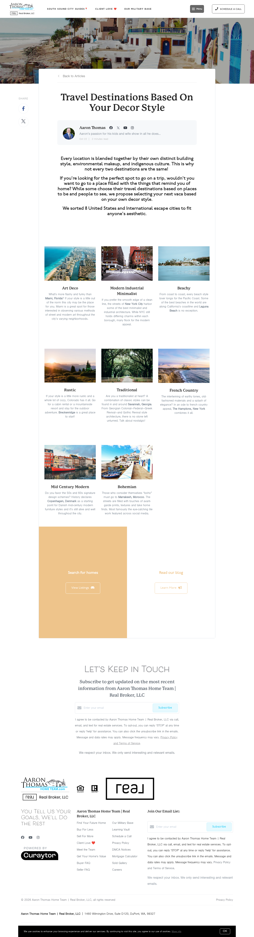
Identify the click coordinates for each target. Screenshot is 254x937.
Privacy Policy (120, 843)
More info (176, 931)
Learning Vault (121, 829)
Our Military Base (138, 9)
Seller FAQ (83, 870)
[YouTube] (30, 838)
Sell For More (85, 836)
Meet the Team (86, 849)
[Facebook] (22, 838)
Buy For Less (85, 829)
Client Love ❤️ (106, 9)
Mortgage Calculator (124, 856)
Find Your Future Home (91, 823)
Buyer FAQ (83, 863)
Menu (199, 9)
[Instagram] (38, 838)
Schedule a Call (121, 836)
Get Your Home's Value (91, 856)
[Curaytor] (39, 859)
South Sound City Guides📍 (67, 9)
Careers (117, 870)
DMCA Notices (121, 849)
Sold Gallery (119, 863)
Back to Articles (74, 76)
